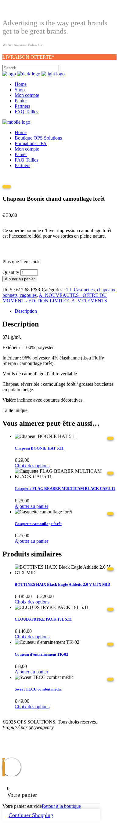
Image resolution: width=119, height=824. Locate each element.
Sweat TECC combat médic (38, 689)
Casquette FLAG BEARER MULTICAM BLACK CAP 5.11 (65, 488)
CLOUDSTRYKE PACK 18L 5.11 (43, 619)
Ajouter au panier (20, 279)
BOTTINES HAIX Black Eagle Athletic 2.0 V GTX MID (62, 584)
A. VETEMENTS (89, 300)
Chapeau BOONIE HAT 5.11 (39, 448)
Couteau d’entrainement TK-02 (41, 654)
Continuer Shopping (31, 815)
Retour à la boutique (61, 806)
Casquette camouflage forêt (38, 523)
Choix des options (32, 465)
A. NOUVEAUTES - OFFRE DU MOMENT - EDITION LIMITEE (54, 298)
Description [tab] (26, 311)
